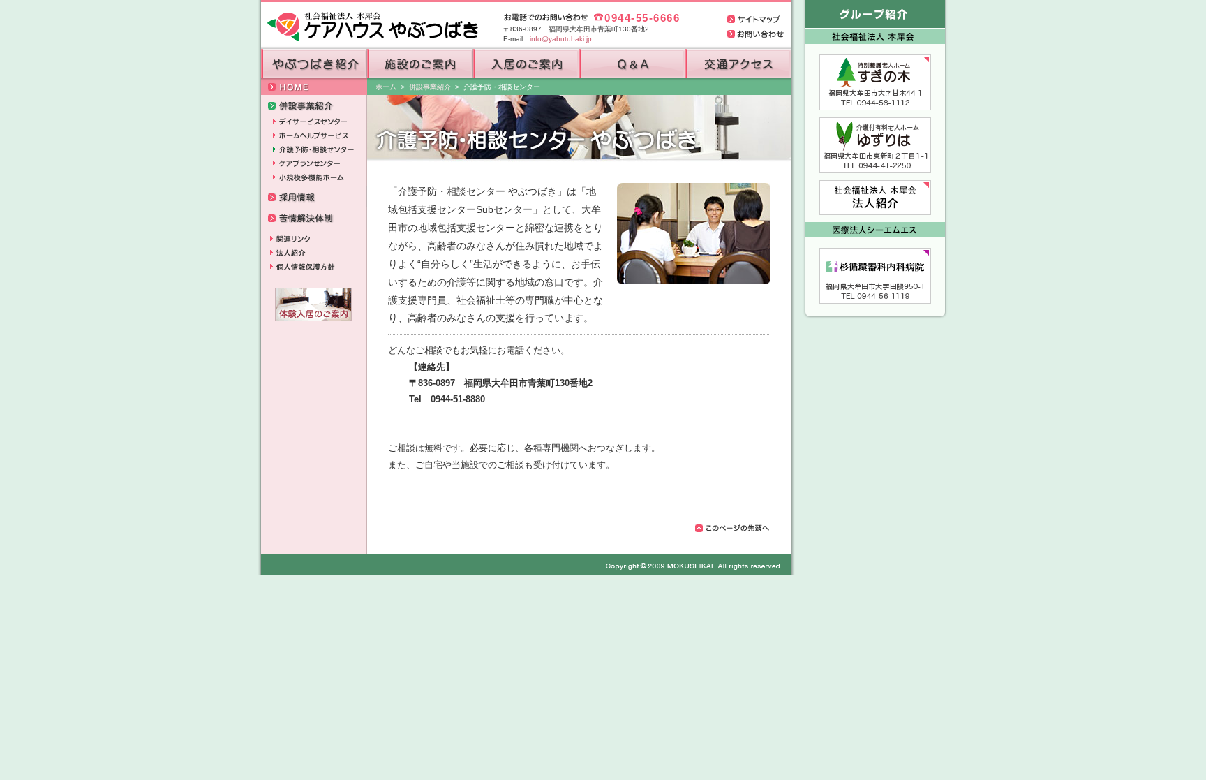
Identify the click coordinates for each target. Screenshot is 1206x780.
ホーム (385, 87)
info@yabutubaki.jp (561, 39)
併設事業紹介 (430, 87)
